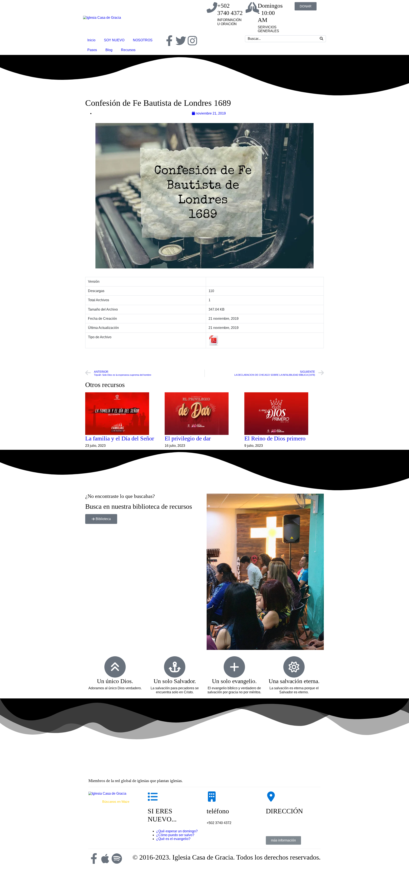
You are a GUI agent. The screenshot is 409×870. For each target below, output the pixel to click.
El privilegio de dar (188, 438)
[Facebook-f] (169, 40)
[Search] (321, 39)
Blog (108, 50)
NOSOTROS (143, 40)
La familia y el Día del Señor (119, 438)
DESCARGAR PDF (204, 358)
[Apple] (105, 858)
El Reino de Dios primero (274, 438)
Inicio (91, 40)
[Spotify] (116, 858)
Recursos (128, 50)
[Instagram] (192, 40)
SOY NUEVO (114, 40)
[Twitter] (181, 40)
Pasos (92, 50)
